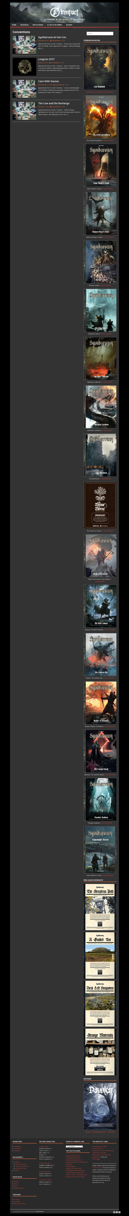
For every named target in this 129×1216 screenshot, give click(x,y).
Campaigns (17, 1146)
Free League (96, 1159)
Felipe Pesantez (97, 1168)
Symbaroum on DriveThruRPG (101, 1155)
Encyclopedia (38, 25)
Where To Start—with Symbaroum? (76, 1175)
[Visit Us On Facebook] (116, 1212)
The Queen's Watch (45, 1180)
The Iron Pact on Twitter (99, 1146)
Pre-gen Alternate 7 (45, 1163)
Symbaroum (96, 1157)
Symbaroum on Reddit (99, 1153)
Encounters (17, 1148)
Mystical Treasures (20, 1203)
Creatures (17, 1162)
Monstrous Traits (21, 1168)
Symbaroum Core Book (94, 92)
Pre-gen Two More (44, 1171)
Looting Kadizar (70, 1166)
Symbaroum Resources (73, 1156)
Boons (16, 1184)
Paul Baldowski (56, 41)
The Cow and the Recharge (53, 103)
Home (14, 25)
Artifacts (16, 1199)
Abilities (16, 1182)
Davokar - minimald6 (92, 1132)
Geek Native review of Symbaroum (103, 1151)
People (16, 1170)
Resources (24, 25)
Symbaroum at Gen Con (52, 37)
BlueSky (69, 25)
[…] (42, 48)
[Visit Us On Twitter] (114, 1212)
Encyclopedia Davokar (72, 1158)
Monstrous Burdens (22, 1166)
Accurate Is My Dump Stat (73, 1160)
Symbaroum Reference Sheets (75, 1177)
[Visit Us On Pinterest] (119, 1212)
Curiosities (17, 1201)
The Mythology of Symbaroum (75, 1172)
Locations (17, 1151)
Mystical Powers (19, 1188)
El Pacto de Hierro (54, 25)
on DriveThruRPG (108, 92)
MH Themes (40, 1211)
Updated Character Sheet (73, 1168)
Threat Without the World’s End (75, 1170)
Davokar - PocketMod (107, 1132)
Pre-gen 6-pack (43, 1146)
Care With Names (48, 81)
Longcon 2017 (46, 59)
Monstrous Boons (21, 1164)
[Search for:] (100, 33)
